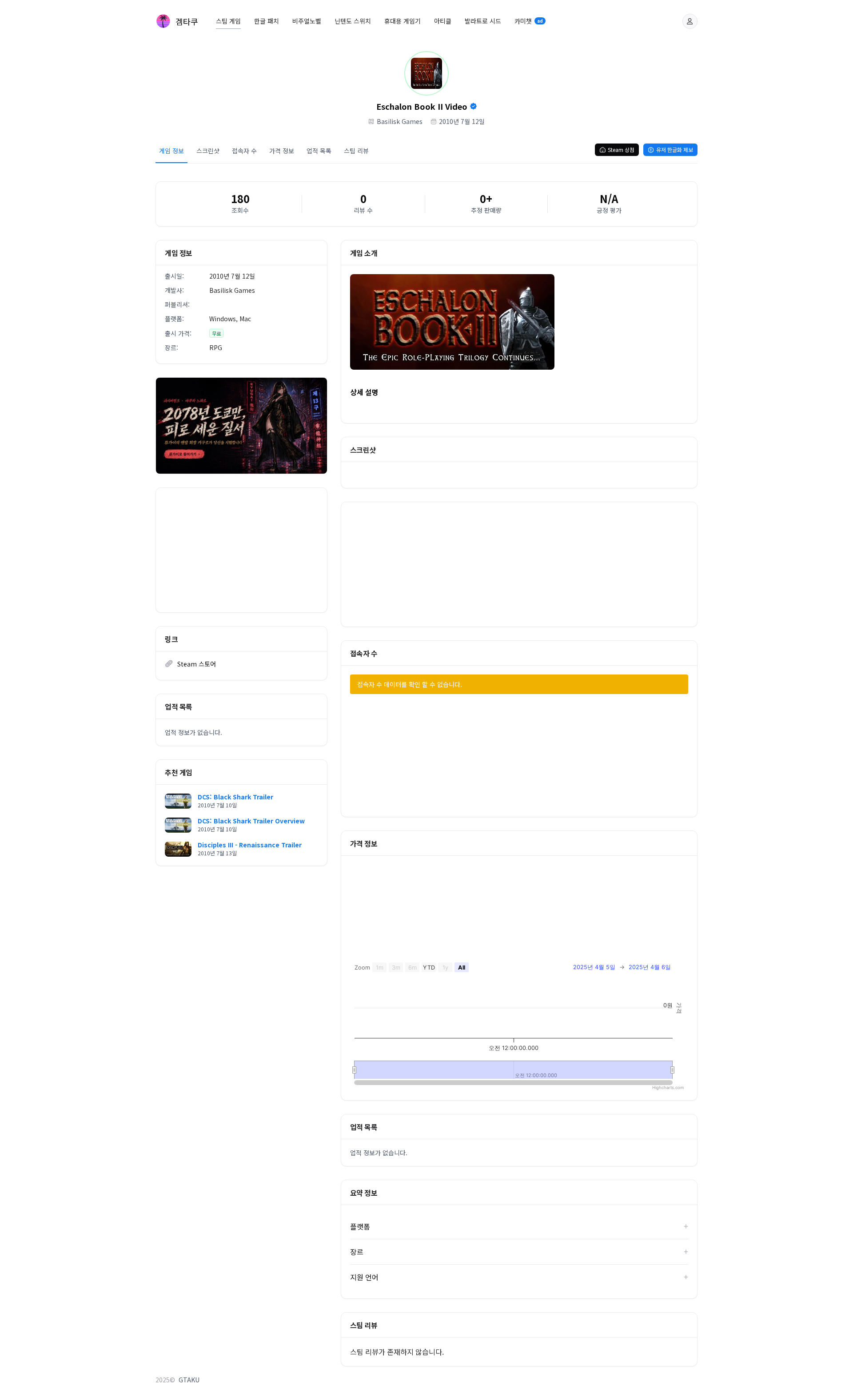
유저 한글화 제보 (674, 149)
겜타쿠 (186, 21)
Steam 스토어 (196, 663)
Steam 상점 (621, 149)
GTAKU (189, 1379)
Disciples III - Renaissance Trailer (250, 845)
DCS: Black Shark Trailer (235, 797)
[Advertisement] (241, 550)
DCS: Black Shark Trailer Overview (251, 821)
